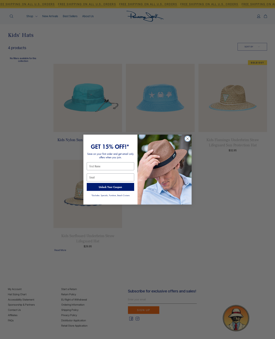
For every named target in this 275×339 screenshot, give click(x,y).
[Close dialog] (187, 138)
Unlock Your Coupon (110, 187)
